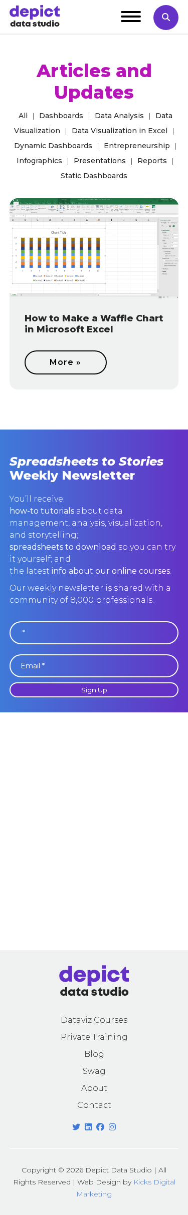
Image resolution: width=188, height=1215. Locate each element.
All (23, 115)
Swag (94, 1071)
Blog (94, 1054)
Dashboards (61, 115)
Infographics (39, 160)
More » (65, 362)
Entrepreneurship (137, 145)
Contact (94, 1105)
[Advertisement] (94, 831)
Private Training (94, 1037)
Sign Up (94, 690)
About (94, 1088)
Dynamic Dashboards (53, 145)
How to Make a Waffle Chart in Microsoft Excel (94, 324)
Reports (152, 160)
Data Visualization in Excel (119, 130)
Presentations (100, 160)
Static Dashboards (94, 175)
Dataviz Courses (94, 1020)
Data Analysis (119, 115)
